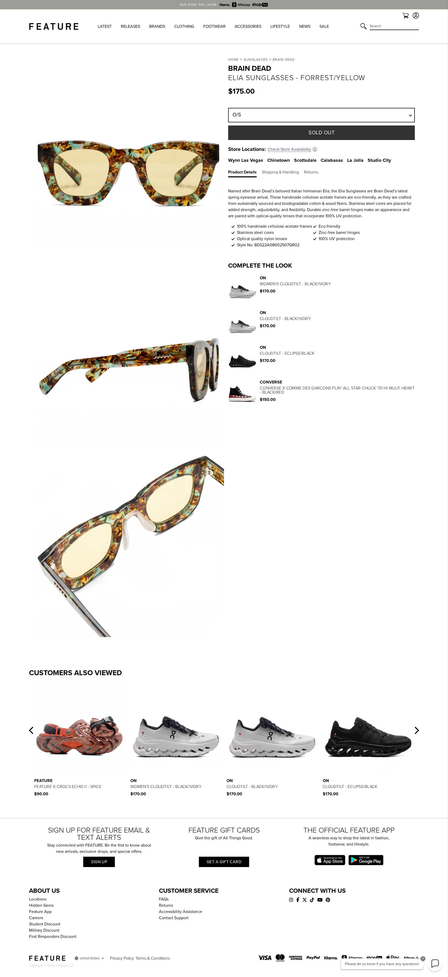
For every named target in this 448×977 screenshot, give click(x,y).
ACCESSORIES (248, 26)
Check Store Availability (289, 149)
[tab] (245, 173)
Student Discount (44, 924)
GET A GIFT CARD (224, 861)
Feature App (40, 911)
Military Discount (44, 930)
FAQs (164, 899)
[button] (31, 730)
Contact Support (173, 917)
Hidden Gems (41, 905)
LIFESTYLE (280, 26)
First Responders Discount (52, 936)
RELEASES (130, 26)
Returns (166, 905)
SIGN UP (99, 861)
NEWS (304, 26)
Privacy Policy (122, 958)
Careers (36, 917)
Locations (37, 899)
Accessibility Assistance (180, 911)
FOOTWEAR (214, 26)
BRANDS (157, 26)
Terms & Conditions (153, 958)
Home (233, 60)
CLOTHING (184, 26)
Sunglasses (256, 60)
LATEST (105, 26)
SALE (324, 26)
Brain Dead (284, 60)
